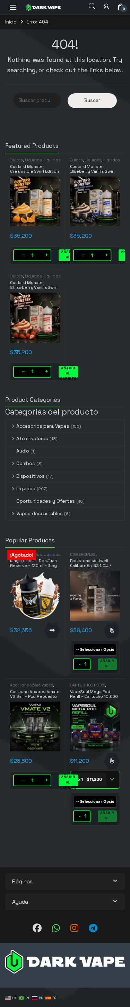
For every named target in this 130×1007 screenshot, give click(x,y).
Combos (25, 463)
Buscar (92, 100)
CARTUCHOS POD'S (87, 685)
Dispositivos (30, 476)
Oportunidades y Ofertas (45, 501)
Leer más (52, 630)
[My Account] (106, 6)
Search (92, 6)
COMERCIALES (83, 554)
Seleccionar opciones (112, 630)
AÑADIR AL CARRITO (68, 255)
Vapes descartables (39, 513)
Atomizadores (32, 438)
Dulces (16, 160)
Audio (22, 451)
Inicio (11, 22)
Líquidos (33, 160)
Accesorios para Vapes (42, 426)
